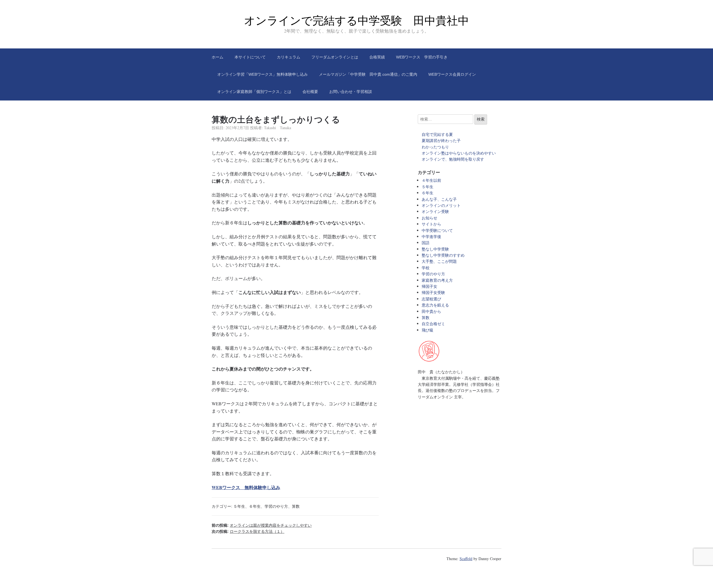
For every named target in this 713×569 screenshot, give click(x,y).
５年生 (239, 506)
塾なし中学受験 (435, 249)
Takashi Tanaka (277, 127)
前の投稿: (262, 525)
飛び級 (427, 330)
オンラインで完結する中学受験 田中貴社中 (356, 20)
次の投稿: (248, 531)
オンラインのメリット (441, 205)
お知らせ (429, 217)
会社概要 (310, 91)
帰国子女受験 (433, 292)
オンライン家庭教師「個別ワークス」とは (254, 91)
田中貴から (431, 311)
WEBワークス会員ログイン (452, 74)
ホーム (217, 57)
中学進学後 (431, 236)
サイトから (431, 224)
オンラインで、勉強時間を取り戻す (453, 159)
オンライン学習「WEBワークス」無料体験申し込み (262, 74)
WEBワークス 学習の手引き (422, 57)
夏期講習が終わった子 (441, 140)
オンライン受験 (435, 211)
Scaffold (466, 558)
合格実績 (377, 57)
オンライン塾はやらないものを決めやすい (461, 153)
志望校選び (431, 298)
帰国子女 (429, 286)
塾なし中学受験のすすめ (443, 255)
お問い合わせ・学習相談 (350, 91)
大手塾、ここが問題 (439, 261)
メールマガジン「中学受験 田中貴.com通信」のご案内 (368, 74)
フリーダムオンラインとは (334, 57)
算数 (296, 506)
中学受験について (437, 230)
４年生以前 (431, 180)
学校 (425, 267)
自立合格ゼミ (433, 323)
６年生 (255, 506)
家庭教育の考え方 (437, 280)
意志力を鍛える (435, 305)
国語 (425, 242)
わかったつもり (435, 146)
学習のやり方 (276, 506)
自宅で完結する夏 (437, 134)
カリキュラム (288, 57)
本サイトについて (250, 57)
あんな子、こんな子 (439, 199)
